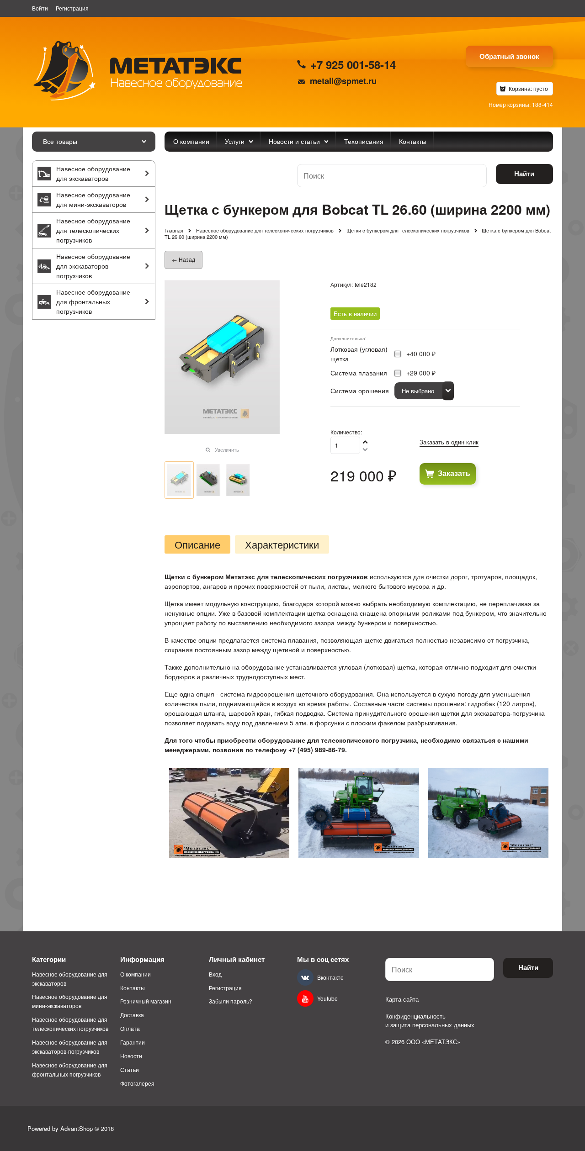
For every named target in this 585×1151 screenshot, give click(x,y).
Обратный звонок (509, 56)
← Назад (183, 259)
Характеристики (282, 544)
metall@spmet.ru (343, 80)
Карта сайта (402, 999)
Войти (40, 8)
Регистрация (72, 8)
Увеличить (227, 449)
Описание (197, 544)
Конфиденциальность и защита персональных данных (429, 1021)
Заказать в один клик (449, 442)
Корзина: (527, 88)
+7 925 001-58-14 (353, 64)
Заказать (454, 473)
